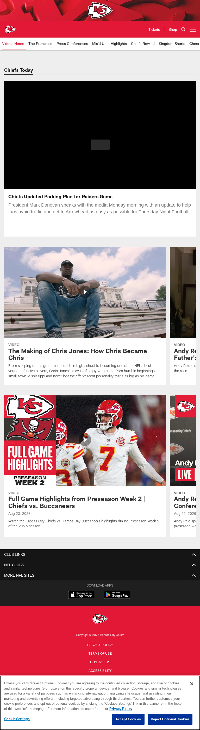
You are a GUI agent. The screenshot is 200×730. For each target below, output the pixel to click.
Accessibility (100, 670)
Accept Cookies (128, 719)
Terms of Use (100, 653)
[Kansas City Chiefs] (100, 619)
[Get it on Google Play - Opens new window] (117, 597)
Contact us (100, 661)
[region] (100, 703)
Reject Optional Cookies (170, 719)
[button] (100, 145)
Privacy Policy (100, 644)
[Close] (191, 684)
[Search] (183, 29)
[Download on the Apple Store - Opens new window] (81, 595)
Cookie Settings (17, 719)
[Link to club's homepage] (10, 27)
